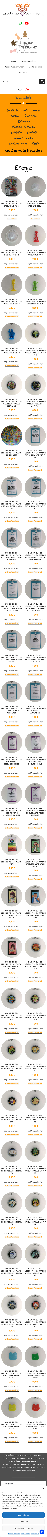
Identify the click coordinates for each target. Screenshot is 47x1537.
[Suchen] (42, 81)
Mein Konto (23, 72)
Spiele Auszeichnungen (14, 67)
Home (13, 61)
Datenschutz (25, 1534)
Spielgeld (31, 132)
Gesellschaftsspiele (17, 110)
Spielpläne (16, 132)
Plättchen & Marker (23, 127)
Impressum (35, 1534)
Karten (15, 115)
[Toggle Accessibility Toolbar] (42, 1532)
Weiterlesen (12, 219)
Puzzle (35, 143)
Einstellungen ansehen (23, 1528)
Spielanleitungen (18, 143)
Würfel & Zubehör (23, 138)
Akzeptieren (23, 1515)
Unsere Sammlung (28, 61)
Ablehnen (23, 1522)
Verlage (36, 110)
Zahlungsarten (8, 1483)
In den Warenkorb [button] (12, 268)
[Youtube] (27, 23)
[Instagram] (20, 23)
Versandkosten (13, 215)
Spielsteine (24, 121)
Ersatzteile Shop (35, 67)
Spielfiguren (30, 115)
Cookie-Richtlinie (14, 1534)
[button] (43, 1488)
